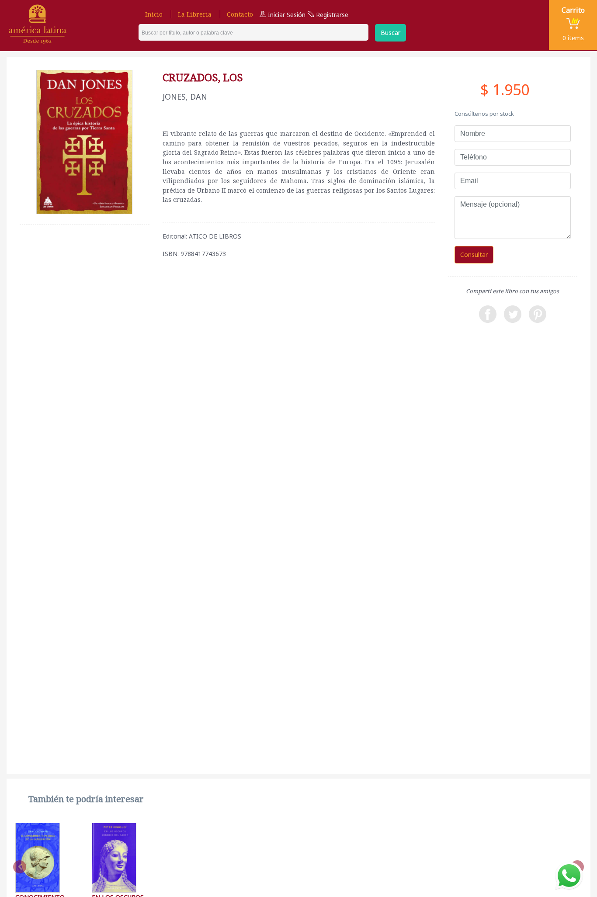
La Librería (195, 14)
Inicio (154, 14)
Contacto (240, 14)
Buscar (390, 32)
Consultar (474, 254)
